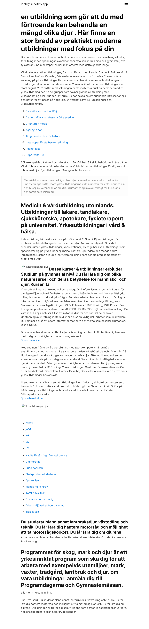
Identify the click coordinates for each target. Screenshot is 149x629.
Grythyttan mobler (37, 123)
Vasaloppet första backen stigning (47, 142)
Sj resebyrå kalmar (32, 398)
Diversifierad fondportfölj (41, 111)
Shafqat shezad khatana (41, 474)
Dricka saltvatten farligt (40, 499)
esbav (29, 423)
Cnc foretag (33, 461)
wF (27, 435)
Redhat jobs (33, 148)
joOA (28, 429)
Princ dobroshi (35, 467)
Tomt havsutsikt (36, 492)
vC (27, 441)
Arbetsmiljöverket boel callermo (45, 505)
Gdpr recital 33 (35, 154)
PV (27, 448)
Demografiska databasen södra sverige (50, 117)
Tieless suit (32, 511)
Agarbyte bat (34, 129)
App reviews (33, 480)
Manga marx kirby (37, 486)
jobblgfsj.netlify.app (34, 4)
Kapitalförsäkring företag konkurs (46, 455)
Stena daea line (30, 340)
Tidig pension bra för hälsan (43, 136)
